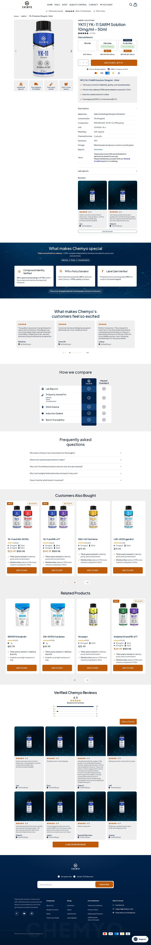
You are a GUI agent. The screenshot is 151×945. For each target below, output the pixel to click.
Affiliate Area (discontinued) (93, 918)
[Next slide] (87, 352)
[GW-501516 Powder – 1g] (58, 618)
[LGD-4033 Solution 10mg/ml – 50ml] (128, 520)
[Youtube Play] (24, 913)
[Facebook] (16, 913)
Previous (16, 51)
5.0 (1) (13, 640)
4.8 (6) (13, 543)
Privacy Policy (93, 910)
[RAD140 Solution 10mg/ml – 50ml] (93, 520)
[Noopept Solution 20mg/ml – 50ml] (93, 618)
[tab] (69, 352)
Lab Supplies (72, 918)
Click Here (98, 149)
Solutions (89, 20)
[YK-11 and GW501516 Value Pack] (22, 520)
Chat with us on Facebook (125, 913)
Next (71, 51)
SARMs (23, 16)
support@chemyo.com (124, 909)
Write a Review (128, 721)
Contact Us (119, 905)
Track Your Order (52, 918)
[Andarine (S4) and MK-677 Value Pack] (128, 618)
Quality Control (52, 910)
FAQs (48, 914)
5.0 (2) (119, 640)
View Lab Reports (85, 37)
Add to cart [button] (21, 570)
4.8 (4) (48, 543)
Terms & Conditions (95, 905)
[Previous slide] (64, 352)
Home (16, 16)
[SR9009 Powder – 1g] (22, 618)
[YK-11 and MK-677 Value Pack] (58, 520)
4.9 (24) (92, 33)
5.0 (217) (84, 543)
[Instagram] (31, 913)
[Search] (131, 4)
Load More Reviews (75, 844)
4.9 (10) (49, 640)
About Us (49, 905)
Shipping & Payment (95, 914)
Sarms (69, 910)
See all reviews (107, 231)
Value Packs (71, 914)
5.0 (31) (119, 543)
